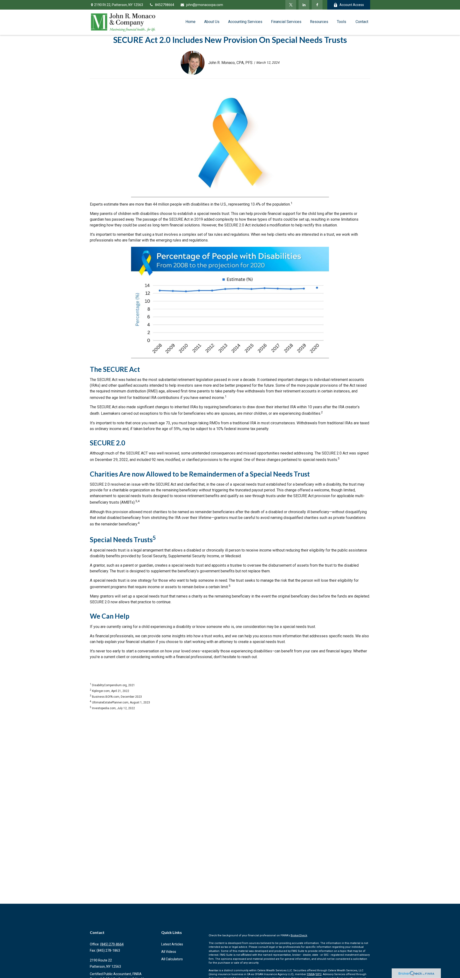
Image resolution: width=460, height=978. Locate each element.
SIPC (319, 974)
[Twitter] (290, 5)
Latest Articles (172, 944)
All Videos (168, 952)
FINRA (310, 974)
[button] (190, 22)
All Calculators (172, 959)
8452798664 (164, 5)
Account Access (351, 5)
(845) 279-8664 (112, 944)
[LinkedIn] (304, 5)
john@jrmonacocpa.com (204, 5)
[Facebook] (317, 5)
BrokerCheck (299, 935)
